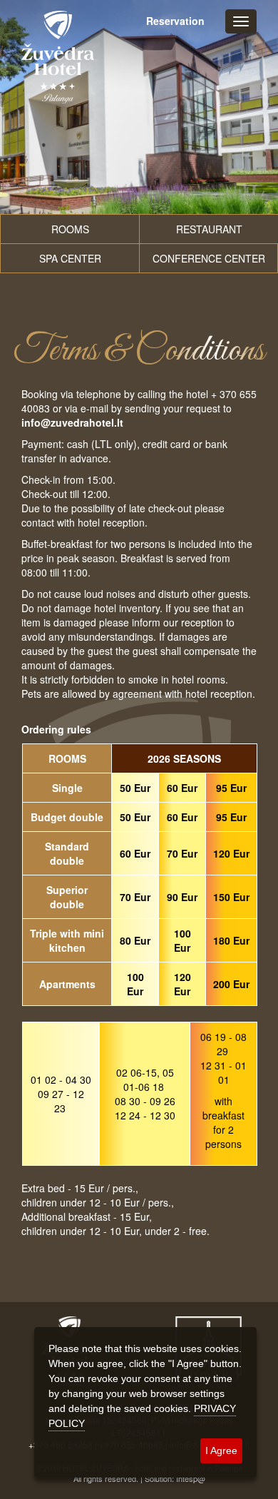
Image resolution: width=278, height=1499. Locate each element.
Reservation (175, 21)
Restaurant (209, 229)
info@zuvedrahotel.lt (72, 422)
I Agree (221, 1450)
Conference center (209, 258)
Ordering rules (56, 729)
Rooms (70, 229)
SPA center (70, 258)
